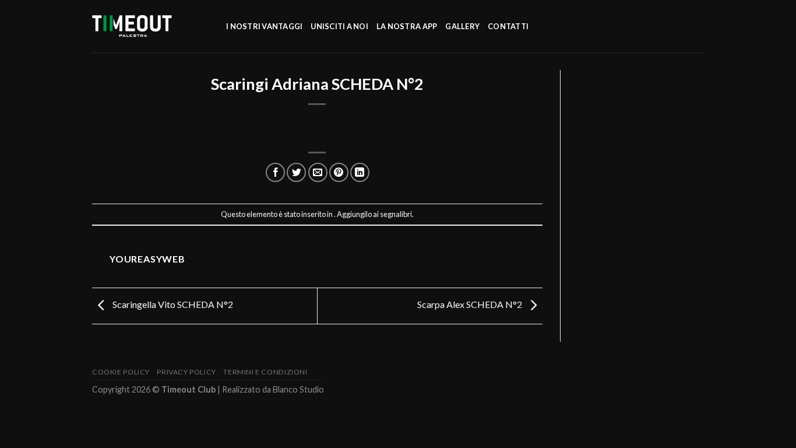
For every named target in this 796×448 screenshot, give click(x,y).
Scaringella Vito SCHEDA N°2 (172, 304)
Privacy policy (186, 372)
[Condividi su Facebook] (275, 172)
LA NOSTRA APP (406, 26)
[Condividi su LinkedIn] (359, 172)
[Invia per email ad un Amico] (317, 172)
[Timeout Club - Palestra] (150, 26)
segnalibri (396, 214)
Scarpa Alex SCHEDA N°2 (470, 304)
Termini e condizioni (265, 372)
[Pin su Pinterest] (338, 172)
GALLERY (462, 26)
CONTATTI (508, 26)
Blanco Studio (298, 389)
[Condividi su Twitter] (296, 172)
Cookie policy (121, 372)
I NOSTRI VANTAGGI (264, 26)
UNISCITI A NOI (339, 26)
